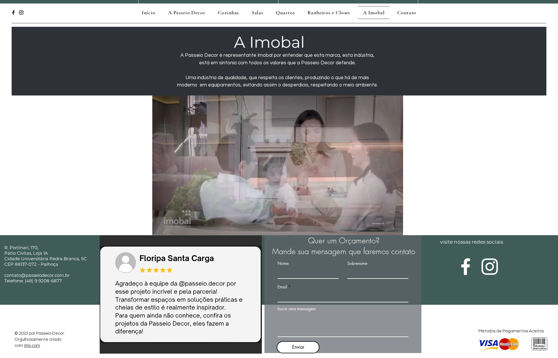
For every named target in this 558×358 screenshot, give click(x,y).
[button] (395, 228)
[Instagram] (21, 12)
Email (282, 287)
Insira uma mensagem (297, 309)
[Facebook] (13, 12)
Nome (283, 263)
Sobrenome (357, 263)
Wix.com (32, 345)
